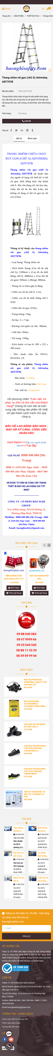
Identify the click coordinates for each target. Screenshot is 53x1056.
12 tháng (30, 378)
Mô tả (19, 138)
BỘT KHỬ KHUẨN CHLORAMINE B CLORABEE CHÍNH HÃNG (34, 703)
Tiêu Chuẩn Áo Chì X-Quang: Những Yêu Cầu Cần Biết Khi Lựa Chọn (18, 830)
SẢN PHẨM (18, 16)
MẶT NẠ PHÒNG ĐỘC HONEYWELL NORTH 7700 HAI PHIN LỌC (35, 682)
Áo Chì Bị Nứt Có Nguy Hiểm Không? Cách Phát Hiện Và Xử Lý (43, 855)
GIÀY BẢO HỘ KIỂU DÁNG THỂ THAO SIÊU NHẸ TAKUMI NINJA (35, 771)
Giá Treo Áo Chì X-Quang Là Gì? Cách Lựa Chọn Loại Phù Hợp (18, 855)
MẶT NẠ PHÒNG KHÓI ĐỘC (39, 577)
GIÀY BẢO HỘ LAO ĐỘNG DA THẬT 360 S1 (34, 725)
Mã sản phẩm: (8, 91)
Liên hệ (27, 121)
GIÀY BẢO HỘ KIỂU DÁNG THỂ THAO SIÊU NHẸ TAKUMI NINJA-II (35, 748)
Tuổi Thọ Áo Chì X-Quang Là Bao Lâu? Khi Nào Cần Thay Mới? (43, 879)
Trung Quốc (34, 390)
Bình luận (32, 138)
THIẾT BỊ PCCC (33, 16)
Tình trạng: (7, 113)
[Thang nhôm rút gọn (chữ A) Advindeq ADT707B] (26, 8)
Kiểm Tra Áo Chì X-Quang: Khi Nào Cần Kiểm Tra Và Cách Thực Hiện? (18, 879)
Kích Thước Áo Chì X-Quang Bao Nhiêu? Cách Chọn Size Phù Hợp (43, 830)
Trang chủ (6, 16)
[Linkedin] (21, 130)
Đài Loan (41, 384)
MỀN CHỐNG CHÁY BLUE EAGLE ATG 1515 (14, 577)
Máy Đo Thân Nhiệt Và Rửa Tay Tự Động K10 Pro (34, 794)
